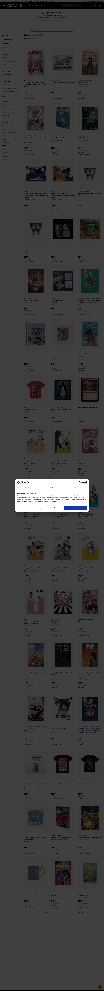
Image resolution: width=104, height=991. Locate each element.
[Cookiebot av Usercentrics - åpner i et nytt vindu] (80, 482)
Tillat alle (75, 507)
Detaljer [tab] (52, 487)
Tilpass (51, 507)
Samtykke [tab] (27, 487)
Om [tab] (76, 487)
